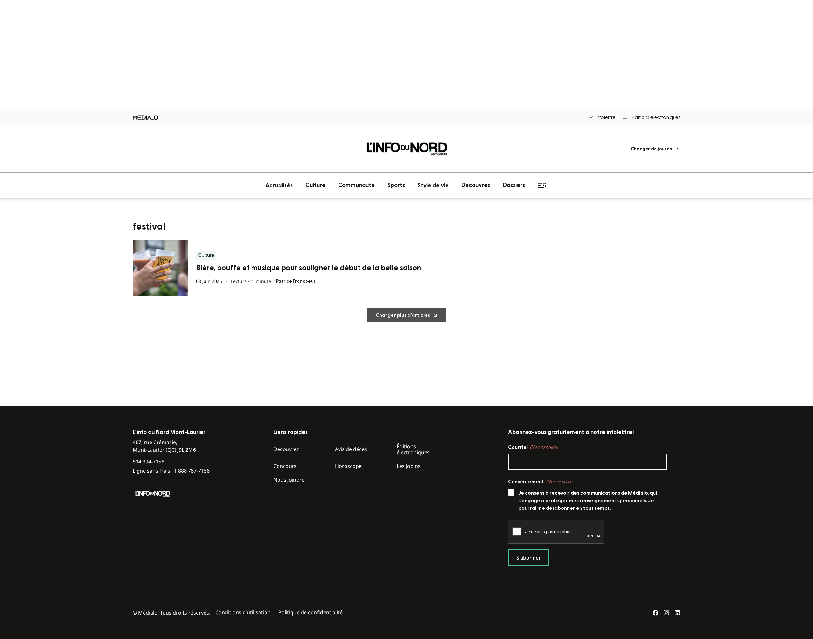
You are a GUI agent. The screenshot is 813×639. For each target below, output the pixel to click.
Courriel (533, 447)
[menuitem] (656, 148)
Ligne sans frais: (171, 471)
